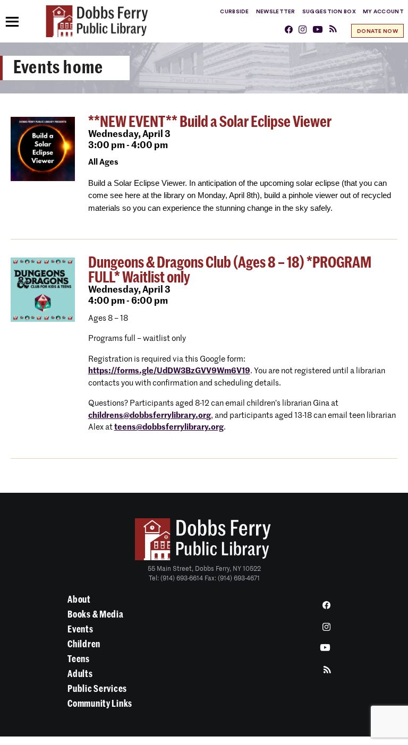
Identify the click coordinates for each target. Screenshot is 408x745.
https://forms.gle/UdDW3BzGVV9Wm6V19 (169, 371)
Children (83, 644)
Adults (79, 674)
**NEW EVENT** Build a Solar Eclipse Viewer (210, 122)
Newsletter (275, 11)
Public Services (97, 688)
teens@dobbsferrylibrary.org (169, 427)
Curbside (234, 11)
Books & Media (95, 614)
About (79, 599)
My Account (383, 11)
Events (80, 629)
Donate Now (377, 31)
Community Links (99, 703)
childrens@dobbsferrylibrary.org (149, 415)
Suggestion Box (329, 11)
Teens (78, 659)
